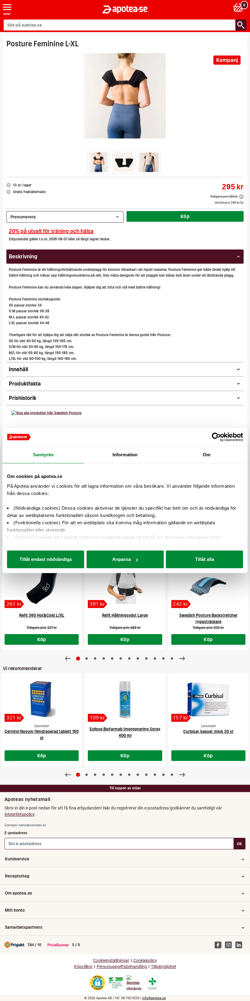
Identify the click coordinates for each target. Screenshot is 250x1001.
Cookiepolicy (145, 960)
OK (239, 843)
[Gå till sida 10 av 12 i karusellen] (155, 658)
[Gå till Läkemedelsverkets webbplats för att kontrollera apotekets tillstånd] (115, 982)
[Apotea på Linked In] (240, 944)
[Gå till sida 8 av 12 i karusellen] (137, 658)
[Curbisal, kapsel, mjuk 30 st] (208, 699)
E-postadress (16, 833)
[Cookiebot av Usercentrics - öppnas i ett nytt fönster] (216, 437)
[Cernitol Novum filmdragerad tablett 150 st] (42, 699)
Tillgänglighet (163, 966)
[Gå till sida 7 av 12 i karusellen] (129, 658)
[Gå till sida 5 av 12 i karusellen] (112, 658)
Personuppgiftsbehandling (122, 966)
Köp (185, 216)
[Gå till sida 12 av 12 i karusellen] (172, 658)
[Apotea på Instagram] (230, 944)
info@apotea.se (154, 998)
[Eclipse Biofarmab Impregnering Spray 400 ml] (125, 699)
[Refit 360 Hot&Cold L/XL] (42, 585)
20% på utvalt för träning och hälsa (51, 231)
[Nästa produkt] (182, 658)
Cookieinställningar (111, 960)
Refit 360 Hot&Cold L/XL (41, 615)
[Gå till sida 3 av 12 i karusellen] (95, 658)
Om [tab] (206, 454)
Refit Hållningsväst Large (125, 615)
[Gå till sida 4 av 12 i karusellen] (103, 658)
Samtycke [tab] (43, 454)
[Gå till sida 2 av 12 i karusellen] (86, 658)
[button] (98, 162)
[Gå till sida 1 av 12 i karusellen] (78, 658)
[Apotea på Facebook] (219, 944)
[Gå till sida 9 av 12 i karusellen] (146, 658)
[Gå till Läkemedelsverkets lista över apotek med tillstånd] (152, 983)
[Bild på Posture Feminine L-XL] (125, 95)
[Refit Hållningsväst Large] (125, 585)
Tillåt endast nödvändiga (46, 559)
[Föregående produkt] (67, 658)
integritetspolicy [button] (20, 814)
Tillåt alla (204, 559)
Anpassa (121, 559)
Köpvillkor (83, 966)
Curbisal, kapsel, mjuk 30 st (208, 731)
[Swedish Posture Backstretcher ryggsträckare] (208, 585)
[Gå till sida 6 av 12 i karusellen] (120, 658)
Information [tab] (125, 454)
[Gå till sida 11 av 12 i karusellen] (163, 658)
